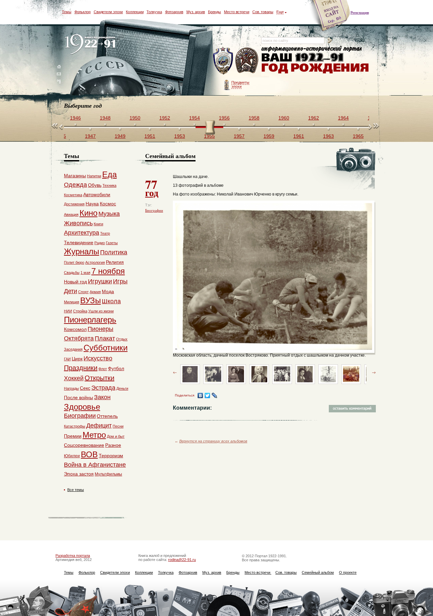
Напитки (94, 176)
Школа (111, 301)
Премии (73, 436)
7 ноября (108, 271)
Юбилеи (72, 456)
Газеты (112, 243)
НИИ (68, 311)
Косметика (73, 195)
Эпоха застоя (79, 474)
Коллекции (134, 12)
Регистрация (359, 12)
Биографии (154, 210)
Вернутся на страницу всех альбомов (213, 441)
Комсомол (75, 329)
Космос (108, 203)
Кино (88, 212)
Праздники (80, 367)
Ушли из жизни (101, 311)
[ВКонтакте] (200, 395)
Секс (85, 388)
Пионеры (100, 329)
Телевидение (78, 242)
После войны (78, 397)
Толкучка (154, 12)
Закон (102, 397)
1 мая (85, 273)
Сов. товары (262, 12)
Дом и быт (115, 436)
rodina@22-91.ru (182, 560)
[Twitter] (207, 395)
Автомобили (96, 194)
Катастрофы (74, 426)
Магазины (75, 175)
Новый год (75, 281)
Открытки (99, 378)
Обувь (94, 185)
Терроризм (111, 455)
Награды (71, 388)
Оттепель (107, 416)
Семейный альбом (318, 572)
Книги (98, 224)
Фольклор (82, 12)
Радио (99, 243)
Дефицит (99, 425)
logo (91, 44)
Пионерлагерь (90, 319)
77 (151, 187)
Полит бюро (74, 262)
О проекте (348, 572)
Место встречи (236, 12)
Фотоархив (174, 12)
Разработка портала (72, 556)
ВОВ (89, 454)
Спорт (83, 292)
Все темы (75, 490)
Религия (115, 262)
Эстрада (103, 387)
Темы (66, 12)
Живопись (78, 223)
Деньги (122, 388)
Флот (102, 369)
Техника (109, 185)
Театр (105, 233)
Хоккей (74, 378)
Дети (70, 291)
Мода (108, 291)
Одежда (75, 184)
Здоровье (82, 406)
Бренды (214, 12)
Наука (92, 203)
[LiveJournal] (214, 395)
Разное (113, 445)
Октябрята (79, 338)
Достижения (74, 204)
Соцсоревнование (84, 445)
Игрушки (100, 281)
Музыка (109, 213)
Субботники (106, 347)
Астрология (95, 262)
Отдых (122, 339)
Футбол (116, 368)
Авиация (71, 214)
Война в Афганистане (95, 464)
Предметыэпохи (240, 84)
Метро (94, 434)
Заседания (73, 349)
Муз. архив (195, 12)
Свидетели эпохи (108, 12)
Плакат (105, 338)
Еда (109, 174)
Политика (113, 252)
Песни (118, 426)
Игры (120, 281)
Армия (95, 292)
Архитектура (81, 232)
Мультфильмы (108, 474)
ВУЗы (90, 300)
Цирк (77, 358)
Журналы (81, 251)
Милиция (71, 302)
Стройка (80, 311)
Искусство (98, 358)
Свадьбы (71, 273)
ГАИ (67, 359)
